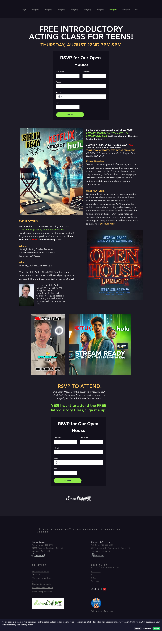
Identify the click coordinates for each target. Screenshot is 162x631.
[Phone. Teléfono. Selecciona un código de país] (60, 96)
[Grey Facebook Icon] (98, 589)
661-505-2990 (47, 545)
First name (60, 72)
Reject (137, 628)
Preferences (147, 628)
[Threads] (95, 589)
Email (58, 82)
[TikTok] (101, 589)
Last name (86, 72)
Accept (156, 628)
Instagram (96, 575)
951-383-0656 (107, 545)
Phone (58, 92)
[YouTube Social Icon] (104, 589)
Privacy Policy (27, 625)
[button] (108, 223)
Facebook (95, 572)
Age (57, 103)
